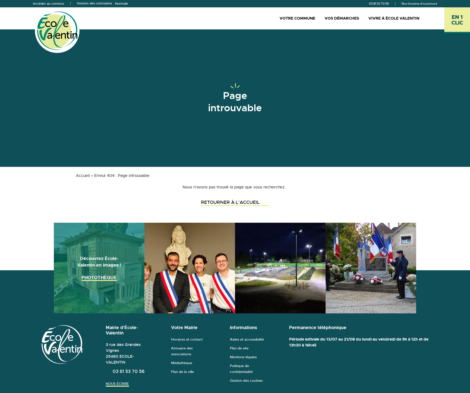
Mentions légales (243, 357)
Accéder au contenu (48, 4)
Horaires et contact (187, 339)
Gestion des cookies (246, 380)
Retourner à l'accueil (230, 202)
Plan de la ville (182, 371)
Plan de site (239, 348)
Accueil (83, 175)
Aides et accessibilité (247, 339)
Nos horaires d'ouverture (419, 4)
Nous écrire (117, 383)
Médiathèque (181, 363)
